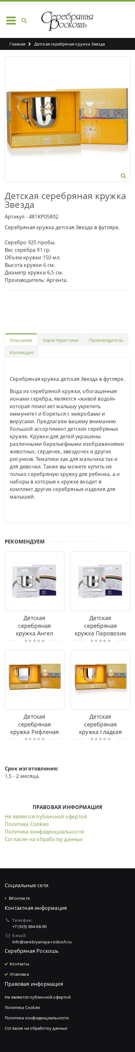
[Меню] (11, 20)
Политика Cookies (27, 824)
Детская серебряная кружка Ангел (34, 625)
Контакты (19, 964)
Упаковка (19, 974)
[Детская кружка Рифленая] (34, 679)
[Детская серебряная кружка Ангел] (34, 581)
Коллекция (22, 352)
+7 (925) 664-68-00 (29, 926)
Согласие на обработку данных (44, 839)
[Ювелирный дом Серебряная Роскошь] (67, 21)
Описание (21, 340)
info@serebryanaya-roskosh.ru (42, 942)
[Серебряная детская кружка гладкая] (100, 679)
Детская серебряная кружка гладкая (100, 724)
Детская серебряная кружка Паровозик (100, 625)
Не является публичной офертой (46, 816)
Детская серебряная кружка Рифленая (34, 724)
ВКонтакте (19, 898)
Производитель (106, 340)
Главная (17, 44)
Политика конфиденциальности (44, 831)
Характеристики (61, 340)
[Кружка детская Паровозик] (100, 581)
